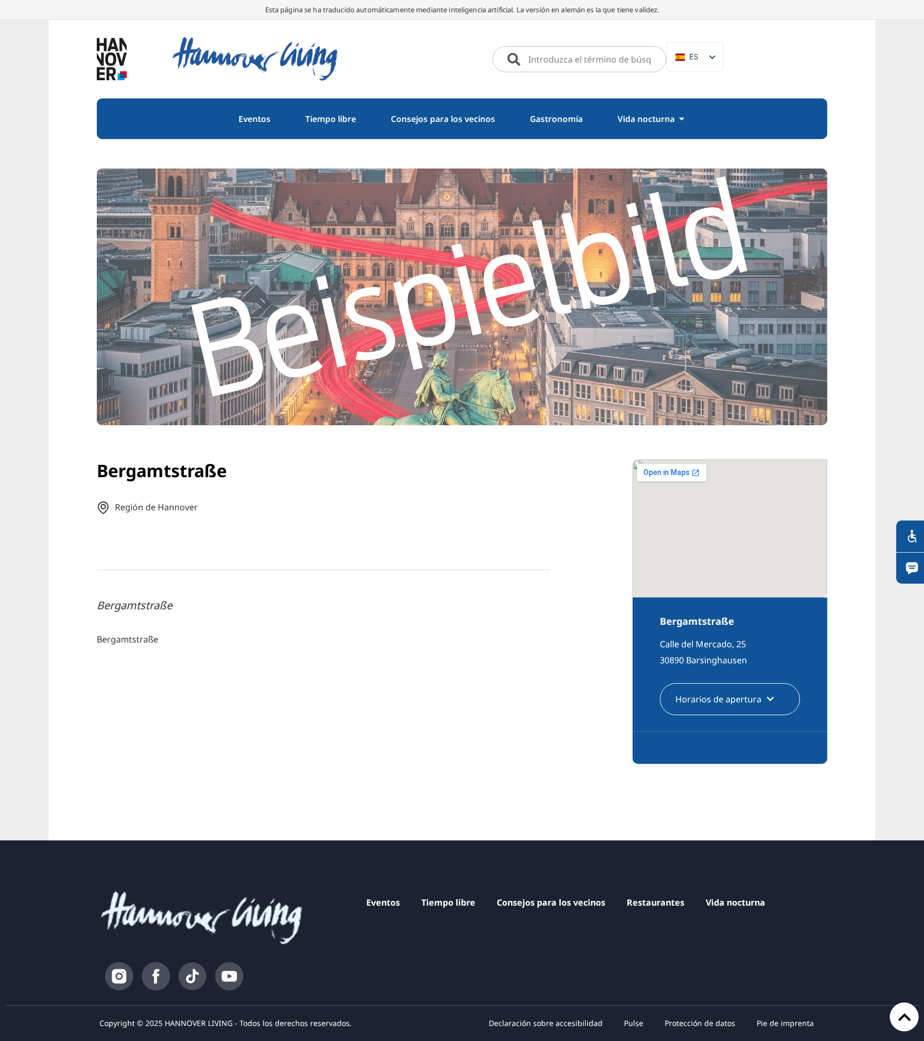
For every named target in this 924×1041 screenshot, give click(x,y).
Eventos (383, 902)
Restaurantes (655, 902)
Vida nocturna (735, 902)
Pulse (633, 1023)
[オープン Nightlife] (681, 119)
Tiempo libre (448, 902)
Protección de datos (700, 1023)
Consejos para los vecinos (551, 902)
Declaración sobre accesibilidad (546, 1023)
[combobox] (579, 59)
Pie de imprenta (785, 1023)
